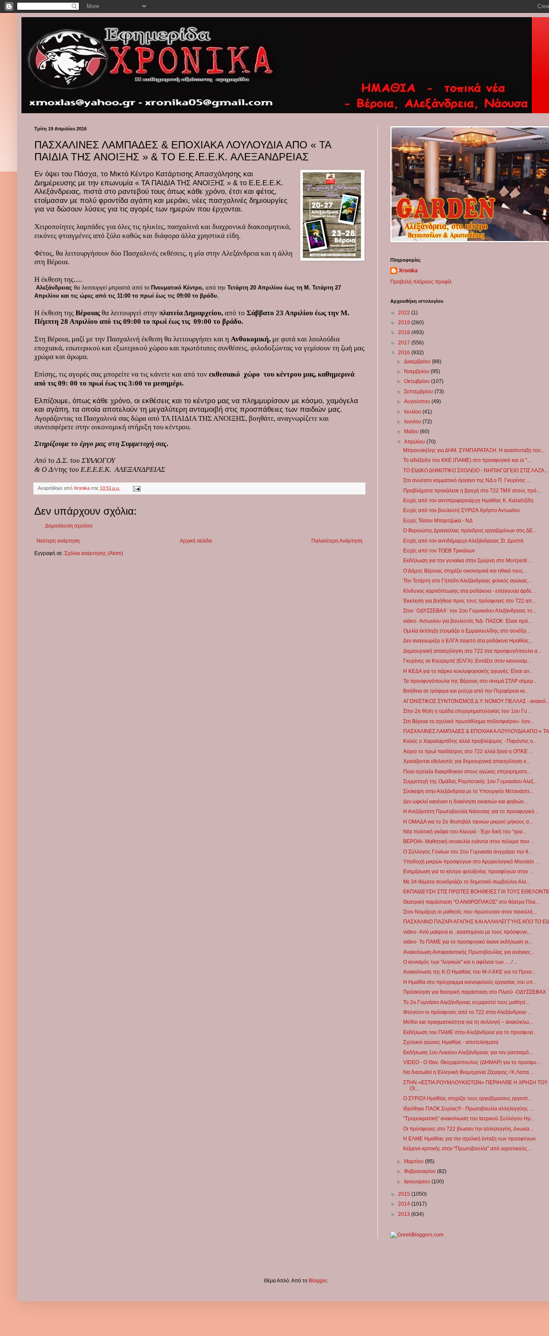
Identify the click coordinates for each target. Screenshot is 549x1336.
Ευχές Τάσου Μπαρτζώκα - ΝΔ (438, 521)
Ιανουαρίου (417, 1182)
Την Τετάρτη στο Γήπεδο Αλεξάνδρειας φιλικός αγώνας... (467, 581)
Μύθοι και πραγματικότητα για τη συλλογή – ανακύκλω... (468, 1022)
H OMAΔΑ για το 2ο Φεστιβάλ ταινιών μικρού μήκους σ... (468, 822)
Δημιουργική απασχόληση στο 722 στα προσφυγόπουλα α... (472, 651)
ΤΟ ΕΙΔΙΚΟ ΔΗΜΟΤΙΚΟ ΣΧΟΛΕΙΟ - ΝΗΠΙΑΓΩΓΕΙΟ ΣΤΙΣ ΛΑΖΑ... (475, 470)
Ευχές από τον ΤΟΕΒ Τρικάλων (439, 551)
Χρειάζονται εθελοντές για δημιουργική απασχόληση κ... (466, 761)
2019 (404, 323)
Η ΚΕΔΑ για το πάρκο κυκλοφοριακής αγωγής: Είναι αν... (468, 671)
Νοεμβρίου (417, 371)
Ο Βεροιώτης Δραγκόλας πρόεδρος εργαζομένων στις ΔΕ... (470, 531)
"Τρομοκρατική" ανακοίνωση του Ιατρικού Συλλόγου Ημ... (468, 1119)
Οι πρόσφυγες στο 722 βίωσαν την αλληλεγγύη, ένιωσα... (468, 1129)
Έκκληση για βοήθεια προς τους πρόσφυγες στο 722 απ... (469, 601)
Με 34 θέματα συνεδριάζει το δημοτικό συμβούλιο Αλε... (466, 882)
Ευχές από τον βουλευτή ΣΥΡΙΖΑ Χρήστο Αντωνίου (461, 510)
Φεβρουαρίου (420, 1171)
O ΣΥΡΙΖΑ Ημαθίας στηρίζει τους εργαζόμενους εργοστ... (467, 1098)
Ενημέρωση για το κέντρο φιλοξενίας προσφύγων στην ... (468, 872)
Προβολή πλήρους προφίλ (421, 282)
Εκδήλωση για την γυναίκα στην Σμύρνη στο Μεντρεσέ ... (467, 561)
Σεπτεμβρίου (419, 392)
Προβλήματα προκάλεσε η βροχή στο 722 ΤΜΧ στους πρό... (471, 491)
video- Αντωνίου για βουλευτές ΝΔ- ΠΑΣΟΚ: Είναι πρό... (467, 621)
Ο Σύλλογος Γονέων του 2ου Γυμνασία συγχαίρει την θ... (467, 852)
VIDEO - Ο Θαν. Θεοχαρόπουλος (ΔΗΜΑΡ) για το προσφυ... (471, 1062)
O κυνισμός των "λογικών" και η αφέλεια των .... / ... (460, 962)
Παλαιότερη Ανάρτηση (336, 541)
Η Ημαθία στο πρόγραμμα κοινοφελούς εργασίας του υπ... (470, 982)
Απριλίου (415, 442)
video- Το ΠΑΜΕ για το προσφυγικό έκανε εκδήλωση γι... (467, 942)
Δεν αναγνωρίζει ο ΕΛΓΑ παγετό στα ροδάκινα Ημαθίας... (468, 641)
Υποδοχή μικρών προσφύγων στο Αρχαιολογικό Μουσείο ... (471, 862)
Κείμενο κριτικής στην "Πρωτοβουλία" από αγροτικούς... (467, 1149)
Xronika (408, 271)
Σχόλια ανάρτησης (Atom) (93, 553)
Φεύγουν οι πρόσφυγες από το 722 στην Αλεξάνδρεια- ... (467, 1012)
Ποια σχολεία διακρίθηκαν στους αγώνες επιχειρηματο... (467, 772)
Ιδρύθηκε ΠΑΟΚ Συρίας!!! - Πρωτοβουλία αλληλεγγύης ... (468, 1109)
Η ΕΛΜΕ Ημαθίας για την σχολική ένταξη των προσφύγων (469, 1139)
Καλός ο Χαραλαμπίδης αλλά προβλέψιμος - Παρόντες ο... (470, 741)
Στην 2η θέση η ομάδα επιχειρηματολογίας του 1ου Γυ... (467, 711)
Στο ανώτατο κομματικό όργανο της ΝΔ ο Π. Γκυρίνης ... (467, 480)
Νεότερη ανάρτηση (58, 541)
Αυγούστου (417, 401)
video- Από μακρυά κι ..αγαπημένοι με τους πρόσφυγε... (467, 932)
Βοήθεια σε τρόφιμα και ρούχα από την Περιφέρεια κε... (466, 691)
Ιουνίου (413, 422)
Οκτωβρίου (417, 381)
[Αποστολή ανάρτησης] (136, 488)
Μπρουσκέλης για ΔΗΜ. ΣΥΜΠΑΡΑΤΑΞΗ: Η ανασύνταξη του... (474, 450)
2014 (404, 1204)
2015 (404, 1194)
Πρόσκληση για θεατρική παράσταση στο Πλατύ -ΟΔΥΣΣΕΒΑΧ (474, 992)
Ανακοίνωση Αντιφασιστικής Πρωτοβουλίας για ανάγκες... (468, 952)
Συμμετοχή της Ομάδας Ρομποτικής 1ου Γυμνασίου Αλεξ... (470, 781)
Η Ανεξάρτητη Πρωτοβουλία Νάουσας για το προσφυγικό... (470, 811)
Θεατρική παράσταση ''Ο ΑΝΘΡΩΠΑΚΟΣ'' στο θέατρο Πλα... (471, 902)
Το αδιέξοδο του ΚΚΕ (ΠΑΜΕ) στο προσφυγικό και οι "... (467, 460)
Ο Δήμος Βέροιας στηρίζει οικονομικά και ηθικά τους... (465, 571)
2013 (404, 1214)
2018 (404, 332)
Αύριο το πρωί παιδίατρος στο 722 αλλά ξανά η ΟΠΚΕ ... (468, 751)
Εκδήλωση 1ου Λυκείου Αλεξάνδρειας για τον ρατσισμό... (468, 1052)
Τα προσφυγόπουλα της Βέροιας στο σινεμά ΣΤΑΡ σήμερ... (470, 681)
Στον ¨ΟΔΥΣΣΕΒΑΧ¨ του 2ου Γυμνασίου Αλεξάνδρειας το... (469, 611)
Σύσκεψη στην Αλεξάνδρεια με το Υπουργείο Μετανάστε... (468, 791)
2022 (404, 313)
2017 (404, 343)
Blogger (318, 1281)
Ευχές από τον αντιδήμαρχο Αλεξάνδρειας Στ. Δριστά (463, 541)
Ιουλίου (413, 412)
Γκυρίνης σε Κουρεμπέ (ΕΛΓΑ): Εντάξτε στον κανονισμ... (467, 661)
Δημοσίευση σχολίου (69, 526)
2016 (404, 353)
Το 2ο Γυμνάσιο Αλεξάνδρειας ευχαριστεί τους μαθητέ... (466, 1002)
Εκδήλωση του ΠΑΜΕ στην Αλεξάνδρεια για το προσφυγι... (470, 1032)
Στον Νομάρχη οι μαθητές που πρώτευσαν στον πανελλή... (470, 912)
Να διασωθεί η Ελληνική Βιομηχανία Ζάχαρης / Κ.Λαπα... (468, 1072)
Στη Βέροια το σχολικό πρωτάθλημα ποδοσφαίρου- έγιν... (468, 721)
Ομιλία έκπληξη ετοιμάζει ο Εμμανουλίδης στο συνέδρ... (466, 631)
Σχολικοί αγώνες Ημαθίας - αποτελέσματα (450, 1042)
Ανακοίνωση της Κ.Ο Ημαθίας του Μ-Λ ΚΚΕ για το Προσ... (469, 972)
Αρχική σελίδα (196, 541)
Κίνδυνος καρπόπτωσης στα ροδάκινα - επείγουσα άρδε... (469, 591)
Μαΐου (412, 431)
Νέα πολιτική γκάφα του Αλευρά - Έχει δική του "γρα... (464, 832)
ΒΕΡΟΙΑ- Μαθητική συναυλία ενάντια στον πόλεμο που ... (468, 841)
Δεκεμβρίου (418, 362)
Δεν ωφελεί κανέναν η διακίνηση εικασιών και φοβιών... (465, 802)
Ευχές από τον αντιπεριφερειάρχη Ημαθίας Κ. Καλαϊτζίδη (468, 501)
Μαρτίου (414, 1161)
